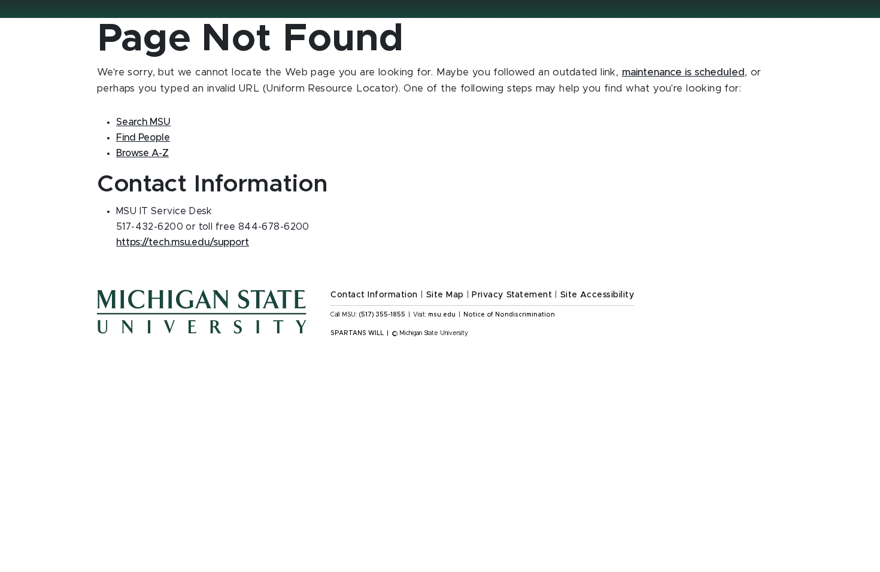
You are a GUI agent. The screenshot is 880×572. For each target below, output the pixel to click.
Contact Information (374, 295)
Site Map (445, 295)
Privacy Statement (512, 295)
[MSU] (202, 311)
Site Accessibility (597, 295)
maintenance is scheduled (683, 72)
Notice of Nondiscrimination (509, 315)
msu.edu (442, 315)
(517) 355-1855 (382, 315)
